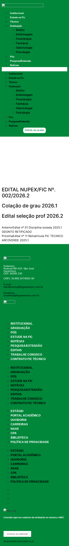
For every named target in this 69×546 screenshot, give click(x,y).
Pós (12, 56)
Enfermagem (24, 34)
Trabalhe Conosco (26, 354)
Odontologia (24, 47)
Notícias (14, 65)
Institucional (17, 13)
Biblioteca (19, 437)
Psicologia (23, 52)
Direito (20, 30)
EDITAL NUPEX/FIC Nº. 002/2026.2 (29, 193)
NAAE (15, 428)
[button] (34, 69)
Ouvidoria (19, 419)
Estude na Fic (17, 17)
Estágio (17, 411)
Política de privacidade (30, 442)
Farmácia (22, 43)
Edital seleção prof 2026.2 (32, 216)
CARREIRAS (19, 424)
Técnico (14, 21)
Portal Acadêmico (26, 415)
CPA (14, 433)
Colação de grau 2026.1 (29, 206)
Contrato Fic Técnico (28, 359)
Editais (16, 350)
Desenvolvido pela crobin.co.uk (19, 541)
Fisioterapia (23, 39)
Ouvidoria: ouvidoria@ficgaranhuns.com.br (21, 294)
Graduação (16, 26)
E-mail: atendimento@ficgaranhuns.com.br (23, 285)
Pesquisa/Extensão (20, 61)
